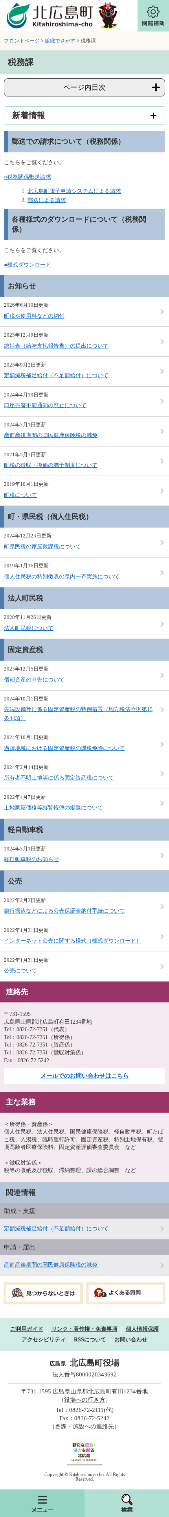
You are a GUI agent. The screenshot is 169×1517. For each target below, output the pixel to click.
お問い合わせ (130, 1340)
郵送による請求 (47, 200)
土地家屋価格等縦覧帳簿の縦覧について (53, 808)
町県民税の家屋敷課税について (42, 547)
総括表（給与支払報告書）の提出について (56, 346)
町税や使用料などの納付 (34, 316)
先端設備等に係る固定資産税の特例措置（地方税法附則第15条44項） (78, 713)
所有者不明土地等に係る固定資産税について (59, 778)
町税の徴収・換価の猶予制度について (50, 465)
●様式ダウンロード (27, 265)
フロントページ (22, 41)
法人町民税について (28, 628)
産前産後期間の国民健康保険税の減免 (50, 435)
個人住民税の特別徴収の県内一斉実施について (61, 577)
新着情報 (28, 115)
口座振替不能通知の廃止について (45, 405)
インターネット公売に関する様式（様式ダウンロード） (72, 941)
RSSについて (90, 1340)
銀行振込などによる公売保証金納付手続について (64, 911)
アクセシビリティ (44, 1340)
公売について (20, 971)
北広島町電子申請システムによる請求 (74, 191)
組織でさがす (60, 41)
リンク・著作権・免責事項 (84, 1329)
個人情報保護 (142, 1329)
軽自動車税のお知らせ (31, 859)
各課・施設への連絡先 (84, 1426)
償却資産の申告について (34, 680)
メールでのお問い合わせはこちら (84, 1075)
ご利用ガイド (26, 1329)
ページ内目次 (84, 87)
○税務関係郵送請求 (27, 177)
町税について (20, 495)
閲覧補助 (153, 15)
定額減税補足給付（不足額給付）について (56, 375)
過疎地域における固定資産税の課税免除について (64, 748)
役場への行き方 (84, 1400)
